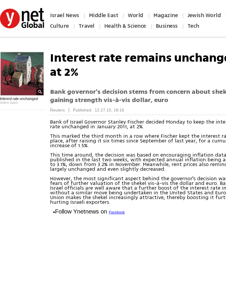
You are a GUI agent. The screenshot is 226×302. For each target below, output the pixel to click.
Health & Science (125, 26)
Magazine (165, 15)
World (136, 15)
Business (167, 26)
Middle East (103, 15)
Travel (86, 26)
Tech (193, 26)
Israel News (64, 15)
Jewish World (204, 15)
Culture (59, 26)
